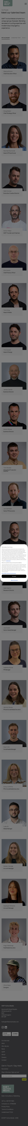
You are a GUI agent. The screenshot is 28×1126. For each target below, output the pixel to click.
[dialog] (14, 563)
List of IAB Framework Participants (9, 573)
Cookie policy (8, 560)
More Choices (14, 580)
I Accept (14, 576)
